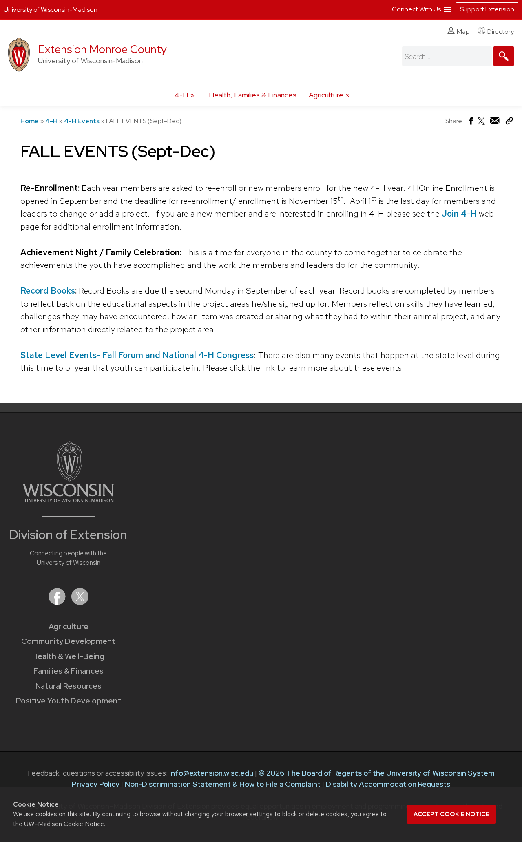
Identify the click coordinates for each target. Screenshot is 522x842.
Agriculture (326, 94)
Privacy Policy (95, 784)
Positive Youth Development (68, 701)
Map (463, 31)
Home (29, 121)
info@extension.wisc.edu (211, 773)
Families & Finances (68, 671)
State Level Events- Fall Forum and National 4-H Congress (137, 354)
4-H (181, 94)
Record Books (47, 290)
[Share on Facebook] (470, 123)
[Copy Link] (509, 122)
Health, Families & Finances (252, 94)
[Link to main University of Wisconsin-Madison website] (68, 500)
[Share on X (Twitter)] (482, 124)
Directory (500, 31)
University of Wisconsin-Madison (50, 9)
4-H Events (82, 121)
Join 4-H (459, 213)
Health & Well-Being (68, 656)
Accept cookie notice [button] (451, 814)
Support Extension (487, 9)
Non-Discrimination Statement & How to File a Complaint (223, 784)
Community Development (68, 641)
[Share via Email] (495, 123)
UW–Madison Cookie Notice (64, 824)
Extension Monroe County (102, 49)
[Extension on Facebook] (58, 602)
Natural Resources (68, 686)
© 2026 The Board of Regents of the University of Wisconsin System (377, 773)
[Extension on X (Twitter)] (79, 602)
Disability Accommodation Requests (388, 784)
